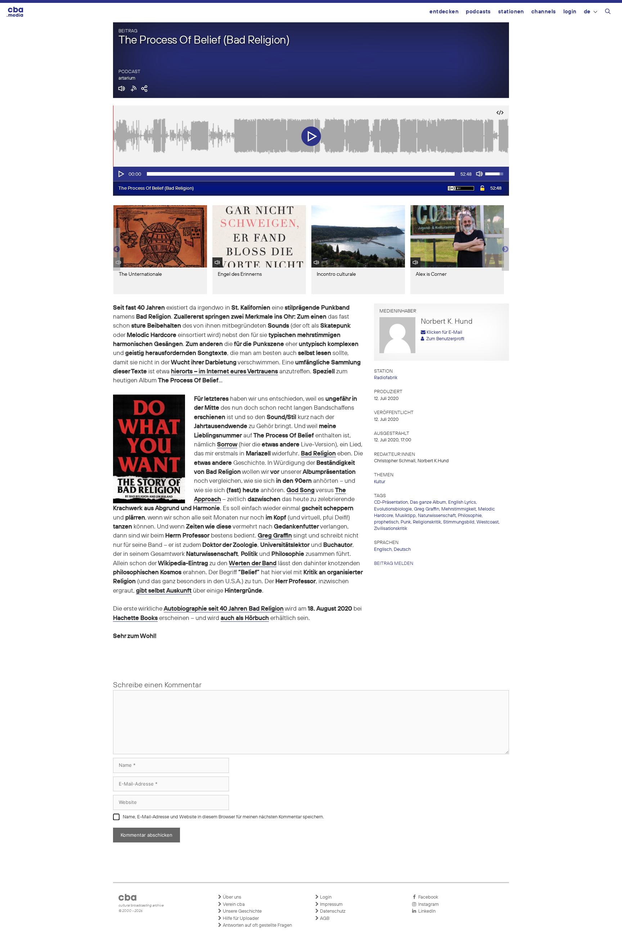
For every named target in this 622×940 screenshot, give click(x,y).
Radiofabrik (385, 377)
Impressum (331, 904)
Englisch (383, 549)
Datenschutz (332, 911)
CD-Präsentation (391, 502)
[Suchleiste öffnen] (607, 12)
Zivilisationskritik (390, 528)
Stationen (511, 11)
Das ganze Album (428, 502)
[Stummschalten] (479, 173)
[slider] (301, 174)
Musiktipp (405, 515)
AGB (324, 918)
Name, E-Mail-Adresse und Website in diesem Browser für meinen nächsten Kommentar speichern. (223, 817)
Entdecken (444, 11)
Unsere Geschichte (242, 911)
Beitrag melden (393, 564)
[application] (311, 174)
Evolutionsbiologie (393, 509)
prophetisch (386, 522)
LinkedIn (426, 911)
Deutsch (402, 549)
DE (587, 11)
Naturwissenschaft (437, 515)
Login (570, 11)
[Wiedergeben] (120, 173)
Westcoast (488, 522)
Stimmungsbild (458, 522)
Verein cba (233, 904)
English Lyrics (462, 502)
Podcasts (478, 11)
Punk (406, 522)
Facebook (427, 897)
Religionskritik (427, 522)
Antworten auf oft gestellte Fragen (257, 925)
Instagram (427, 904)
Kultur (379, 482)
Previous (116, 249)
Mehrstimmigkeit (458, 509)
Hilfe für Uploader (240, 918)
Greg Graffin (426, 509)
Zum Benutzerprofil (444, 339)
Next (505, 249)
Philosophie (470, 515)
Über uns (231, 897)
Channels (543, 11)
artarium (126, 78)
